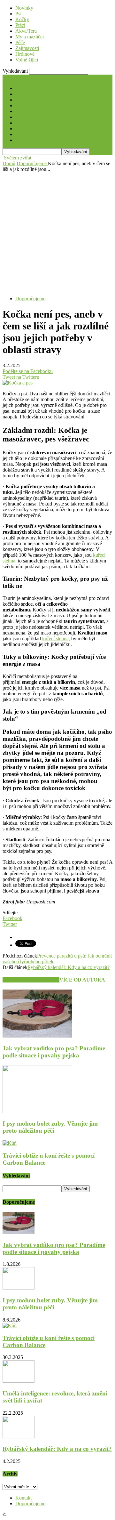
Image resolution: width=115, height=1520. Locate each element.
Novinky (24, 8)
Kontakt (23, 1497)
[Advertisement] (57, 233)
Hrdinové (24, 54)
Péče (20, 42)
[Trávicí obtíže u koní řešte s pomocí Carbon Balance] (10, 1143)
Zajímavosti (27, 48)
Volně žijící (26, 59)
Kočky (22, 19)
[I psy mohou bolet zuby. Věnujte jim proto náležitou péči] (37, 1111)
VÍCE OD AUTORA (82, 979)
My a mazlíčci (29, 36)
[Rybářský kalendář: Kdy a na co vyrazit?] (18, 1436)
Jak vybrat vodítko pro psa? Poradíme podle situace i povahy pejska (54, 1052)
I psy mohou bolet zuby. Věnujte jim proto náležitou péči (50, 1127)
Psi (18, 13)
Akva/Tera (26, 31)
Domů (9, 163)
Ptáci (20, 25)
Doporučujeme (30, 298)
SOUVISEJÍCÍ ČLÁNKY (31, 979)
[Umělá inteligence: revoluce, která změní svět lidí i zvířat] (18, 1381)
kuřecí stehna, (56, 638)
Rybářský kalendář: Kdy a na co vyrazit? (68, 967)
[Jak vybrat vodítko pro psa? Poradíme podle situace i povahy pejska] (37, 1036)
